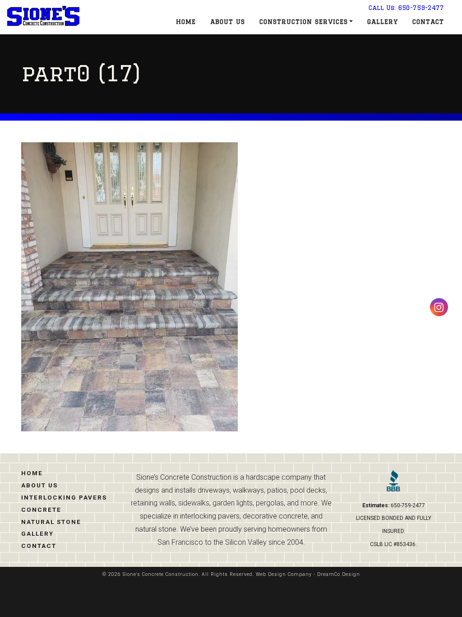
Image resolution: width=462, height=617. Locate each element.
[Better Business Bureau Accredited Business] (393, 484)
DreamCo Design (338, 574)
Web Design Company (284, 574)
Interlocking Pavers (64, 497)
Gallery (382, 21)
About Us (227, 21)
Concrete (41, 509)
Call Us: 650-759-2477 (406, 7)
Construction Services (303, 21)
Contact (428, 21)
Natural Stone (51, 521)
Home (186, 21)
